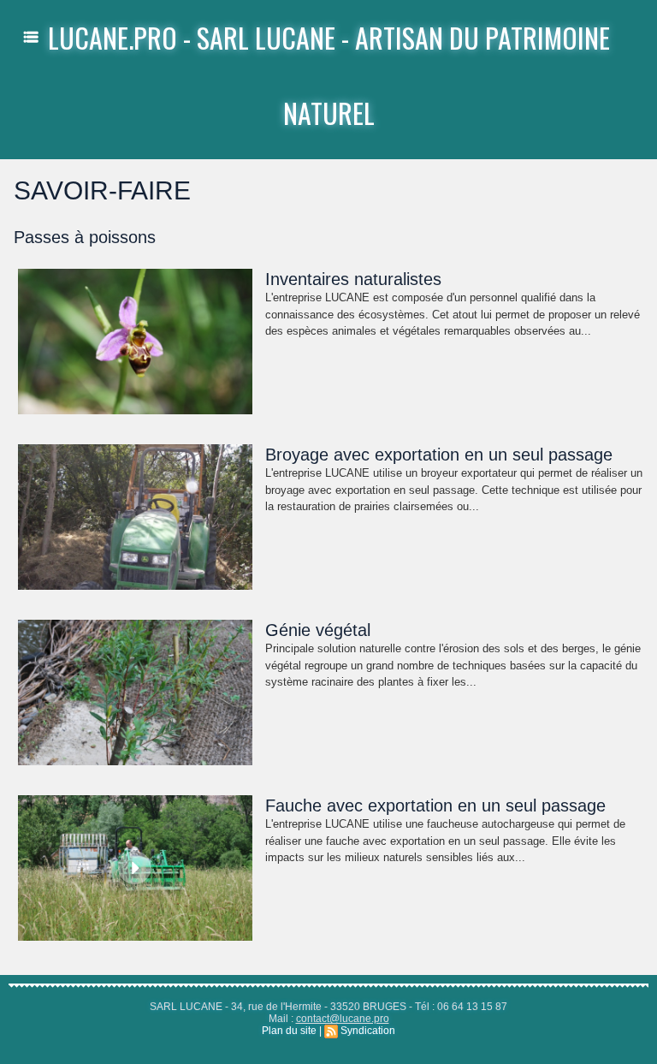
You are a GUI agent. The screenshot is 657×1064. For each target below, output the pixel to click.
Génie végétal (317, 630)
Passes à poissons (85, 237)
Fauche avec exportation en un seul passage (435, 805)
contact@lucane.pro (342, 1019)
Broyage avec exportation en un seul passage (439, 454)
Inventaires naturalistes (353, 279)
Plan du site (289, 1031)
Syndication (367, 1031)
